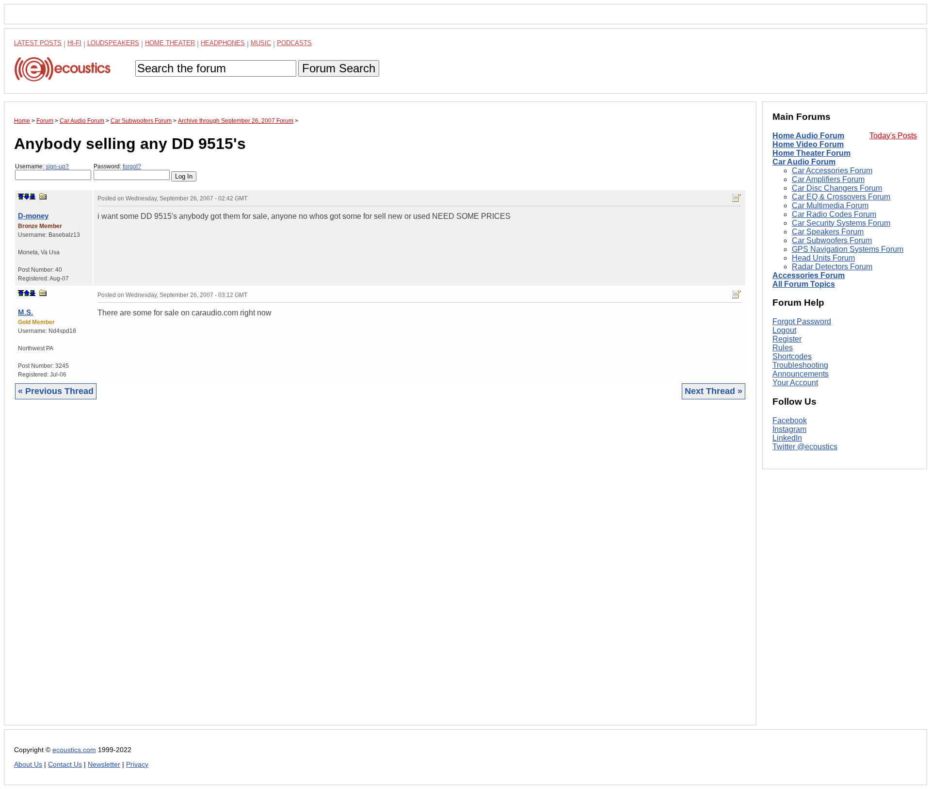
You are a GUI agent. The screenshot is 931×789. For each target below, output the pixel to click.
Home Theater (170, 43)
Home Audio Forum (808, 136)
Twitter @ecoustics (804, 447)
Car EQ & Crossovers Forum (841, 197)
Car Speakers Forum (828, 232)
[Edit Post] (736, 198)
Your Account (795, 382)
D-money (33, 216)
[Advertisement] (305, 569)
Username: (42, 166)
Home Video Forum (808, 144)
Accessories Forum (808, 275)
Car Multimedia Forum (830, 205)
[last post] (32, 196)
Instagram (789, 429)
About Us (28, 764)
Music (261, 43)
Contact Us (65, 764)
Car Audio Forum (803, 162)
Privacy (137, 764)
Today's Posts (893, 136)
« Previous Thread (56, 391)
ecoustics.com (74, 750)
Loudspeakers (113, 43)
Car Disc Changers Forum (837, 188)
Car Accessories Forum (832, 170)
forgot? (132, 166)
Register (787, 339)
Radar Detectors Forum (832, 267)
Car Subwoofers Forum (832, 240)
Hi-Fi (74, 43)
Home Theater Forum (811, 153)
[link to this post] (43, 196)
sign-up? (57, 166)
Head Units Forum (823, 258)
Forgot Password (801, 321)
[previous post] (27, 293)
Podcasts (294, 43)
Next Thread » (713, 391)
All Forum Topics (803, 284)
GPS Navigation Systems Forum (847, 249)
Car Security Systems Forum (841, 223)
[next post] (27, 196)
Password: (117, 166)
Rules (782, 348)
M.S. (25, 312)
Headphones (223, 43)
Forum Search (338, 68)
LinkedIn (787, 438)
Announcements (800, 374)
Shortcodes (792, 356)
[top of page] (21, 196)
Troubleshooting (800, 365)
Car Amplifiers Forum (828, 179)
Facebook (789, 420)
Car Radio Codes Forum (834, 214)
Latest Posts (38, 43)
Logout (784, 330)
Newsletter (104, 764)
